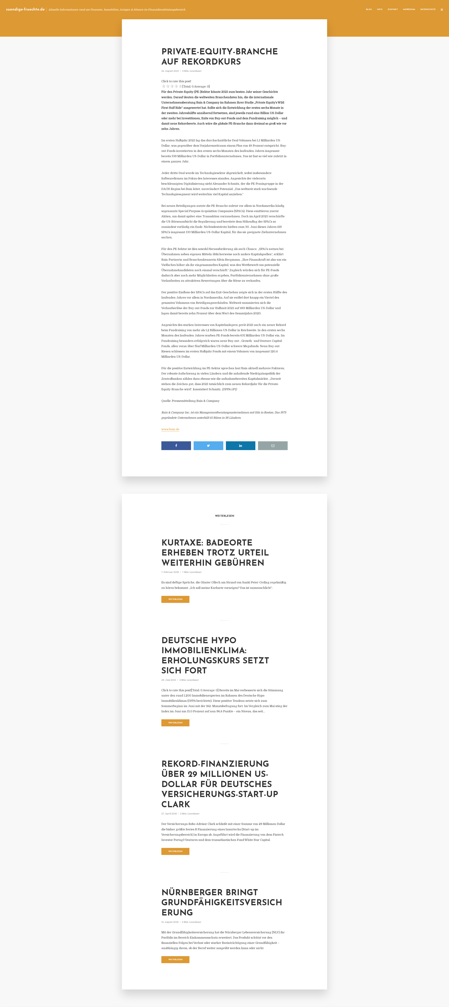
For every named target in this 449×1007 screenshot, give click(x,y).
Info (380, 10)
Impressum (409, 10)
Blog (369, 10)
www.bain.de (170, 429)
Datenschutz (427, 10)
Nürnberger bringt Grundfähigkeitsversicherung (221, 903)
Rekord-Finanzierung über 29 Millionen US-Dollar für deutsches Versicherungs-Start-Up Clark (219, 784)
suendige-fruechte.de (25, 9)
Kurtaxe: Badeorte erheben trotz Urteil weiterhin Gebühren (215, 553)
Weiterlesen (175, 599)
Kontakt (393, 10)
